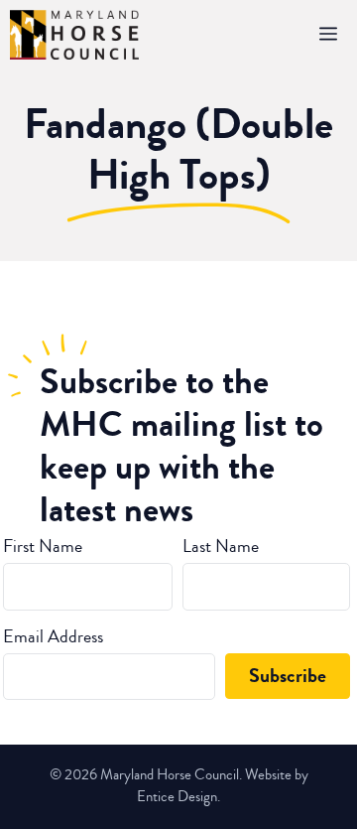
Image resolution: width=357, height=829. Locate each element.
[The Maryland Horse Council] (74, 34)
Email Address (53, 636)
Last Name (220, 546)
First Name (42, 546)
